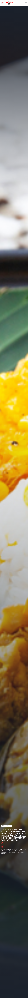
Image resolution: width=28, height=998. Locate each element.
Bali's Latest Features (6, 825)
